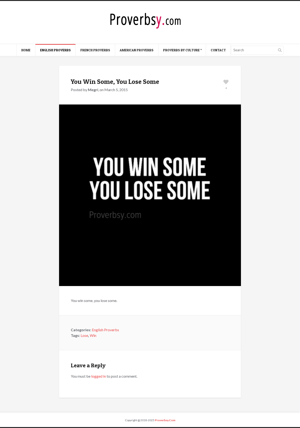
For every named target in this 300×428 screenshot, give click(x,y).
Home (25, 50)
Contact (218, 50)
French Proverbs (95, 50)
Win (93, 335)
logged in (98, 376)
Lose (84, 335)
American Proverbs (137, 50)
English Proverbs (55, 50)
